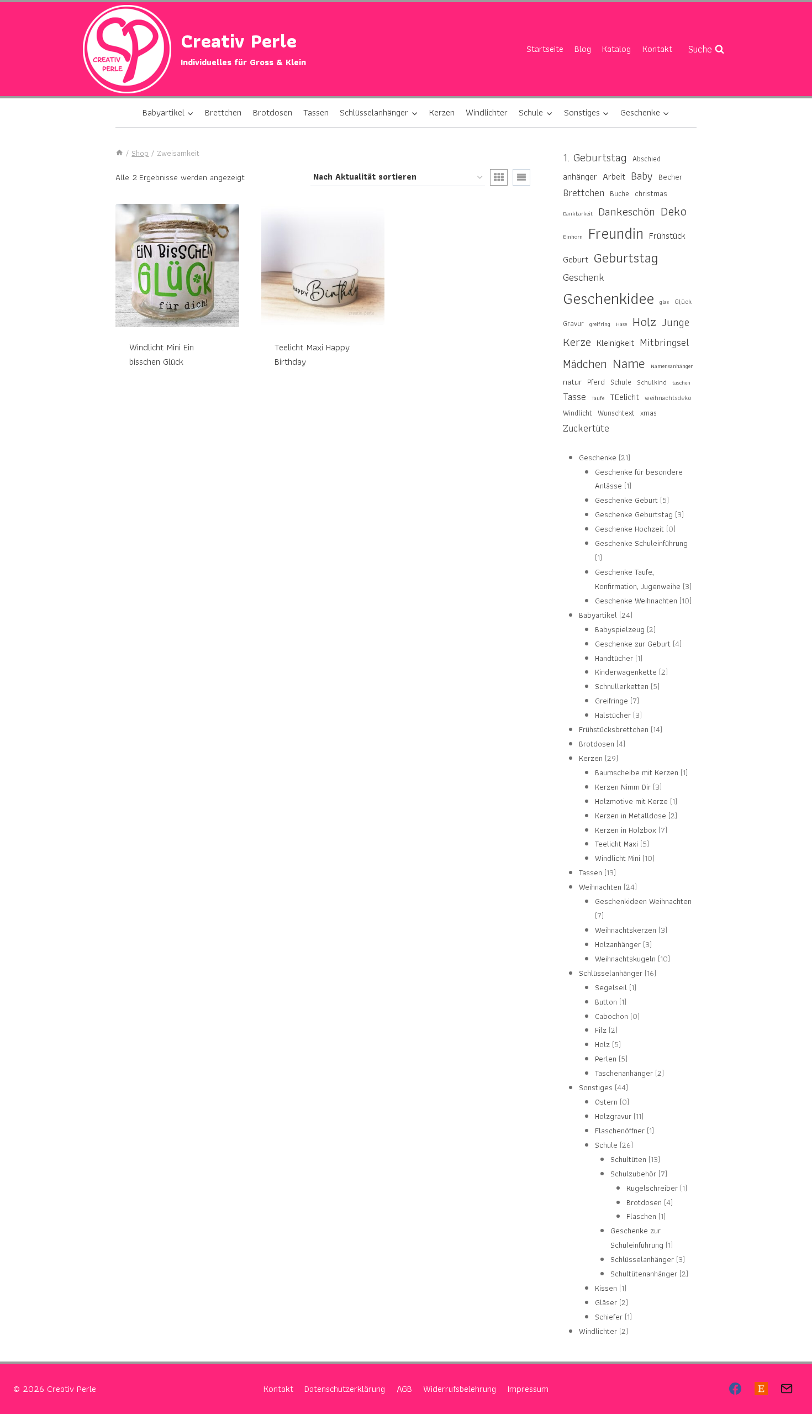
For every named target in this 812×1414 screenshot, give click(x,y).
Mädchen (585, 364)
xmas (648, 413)
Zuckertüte (586, 428)
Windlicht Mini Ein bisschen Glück (161, 354)
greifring (599, 324)
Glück (683, 301)
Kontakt (657, 48)
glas (664, 302)
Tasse (574, 396)
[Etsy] (760, 1388)
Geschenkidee (608, 298)
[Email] (786, 1388)
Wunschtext (616, 413)
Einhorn (573, 236)
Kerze (577, 342)
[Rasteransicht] (499, 177)
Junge (675, 322)
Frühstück (667, 235)
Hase (621, 324)
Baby (642, 176)
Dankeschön (626, 212)
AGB (404, 1388)
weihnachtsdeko (668, 397)
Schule (620, 382)
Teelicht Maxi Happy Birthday (312, 354)
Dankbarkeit (578, 213)
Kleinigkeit (615, 342)
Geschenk (583, 277)
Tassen (316, 112)
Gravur (573, 323)
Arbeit (614, 176)
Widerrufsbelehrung (459, 1388)
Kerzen (442, 112)
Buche (619, 193)
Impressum (528, 1388)
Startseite (544, 48)
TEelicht (624, 397)
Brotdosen (272, 112)
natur (572, 381)
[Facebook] (735, 1388)
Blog (582, 48)
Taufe (598, 398)
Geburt (575, 259)
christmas (651, 193)
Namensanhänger (672, 366)
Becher (670, 176)
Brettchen (223, 112)
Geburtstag (626, 257)
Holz (644, 322)
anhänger (580, 176)
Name (629, 363)
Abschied (646, 159)
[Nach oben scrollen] (784, 1369)
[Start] (119, 153)
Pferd (596, 381)
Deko (674, 211)
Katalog (616, 48)
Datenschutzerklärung (344, 1388)
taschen (681, 382)
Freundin (616, 233)
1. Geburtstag (595, 158)
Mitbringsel (664, 342)
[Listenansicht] (521, 177)
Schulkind (652, 382)
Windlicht (577, 413)
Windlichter (487, 112)
